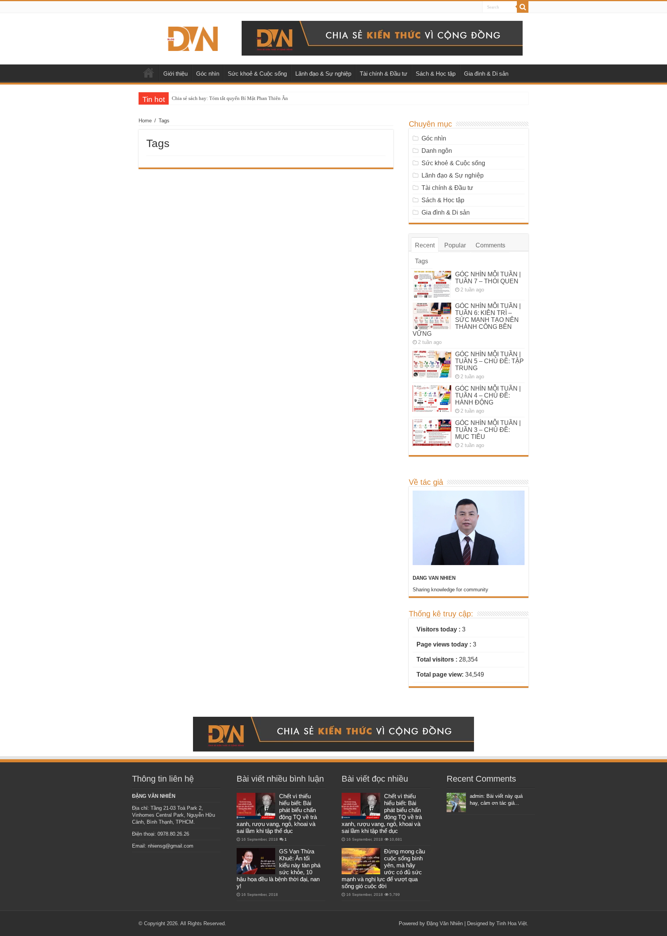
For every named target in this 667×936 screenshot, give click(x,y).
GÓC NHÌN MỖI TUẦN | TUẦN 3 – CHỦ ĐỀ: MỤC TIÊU (488, 430)
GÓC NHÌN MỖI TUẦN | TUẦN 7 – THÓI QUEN (488, 277)
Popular (455, 245)
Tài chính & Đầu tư (383, 73)
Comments (490, 245)
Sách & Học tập (435, 73)
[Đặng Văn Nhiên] (192, 37)
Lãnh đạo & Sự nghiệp (323, 73)
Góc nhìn (207, 73)
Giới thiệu (175, 73)
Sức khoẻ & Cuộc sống (257, 73)
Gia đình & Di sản (486, 73)
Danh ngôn (437, 150)
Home (145, 121)
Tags (421, 261)
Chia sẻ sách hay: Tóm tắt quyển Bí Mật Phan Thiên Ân (230, 98)
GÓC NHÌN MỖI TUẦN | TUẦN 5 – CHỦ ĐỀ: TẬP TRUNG (489, 361)
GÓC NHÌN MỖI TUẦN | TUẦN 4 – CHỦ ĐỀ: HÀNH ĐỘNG (488, 395)
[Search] (522, 7)
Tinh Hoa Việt (511, 923)
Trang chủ (149, 72)
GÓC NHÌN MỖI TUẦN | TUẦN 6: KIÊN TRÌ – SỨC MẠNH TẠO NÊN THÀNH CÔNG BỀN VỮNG (467, 320)
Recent (425, 245)
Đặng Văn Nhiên (445, 923)
